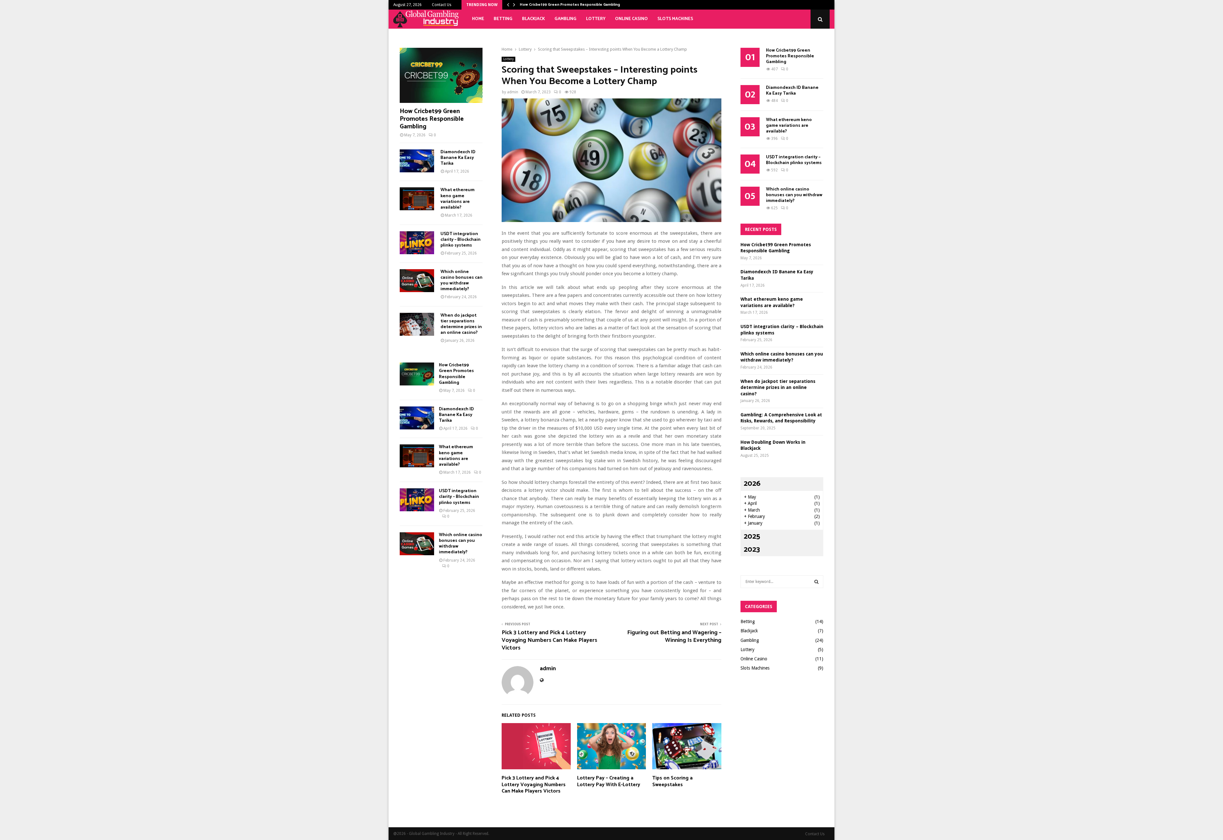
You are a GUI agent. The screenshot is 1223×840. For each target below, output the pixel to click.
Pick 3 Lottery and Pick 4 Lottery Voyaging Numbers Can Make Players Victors (549, 640)
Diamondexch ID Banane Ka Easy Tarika (458, 157)
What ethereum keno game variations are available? (457, 198)
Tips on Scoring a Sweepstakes (672, 781)
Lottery (595, 19)
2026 (752, 483)
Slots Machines (675, 19)
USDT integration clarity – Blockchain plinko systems (460, 239)
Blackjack (533, 19)
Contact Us (441, 5)
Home (478, 19)
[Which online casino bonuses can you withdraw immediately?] (417, 280)
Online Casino (631, 19)
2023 (752, 549)
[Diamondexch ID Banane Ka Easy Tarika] (417, 160)
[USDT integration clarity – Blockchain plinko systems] (417, 242)
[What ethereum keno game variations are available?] (417, 198)
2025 (752, 536)
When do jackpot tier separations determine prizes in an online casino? (461, 324)
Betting (503, 19)
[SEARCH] (816, 581)
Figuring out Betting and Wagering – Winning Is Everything (674, 636)
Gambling (565, 19)
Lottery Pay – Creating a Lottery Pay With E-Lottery (608, 781)
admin (512, 92)
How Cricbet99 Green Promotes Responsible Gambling (570, 5)
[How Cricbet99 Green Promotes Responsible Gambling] (441, 75)
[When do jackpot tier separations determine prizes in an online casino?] (417, 324)
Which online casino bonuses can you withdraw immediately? (461, 280)
